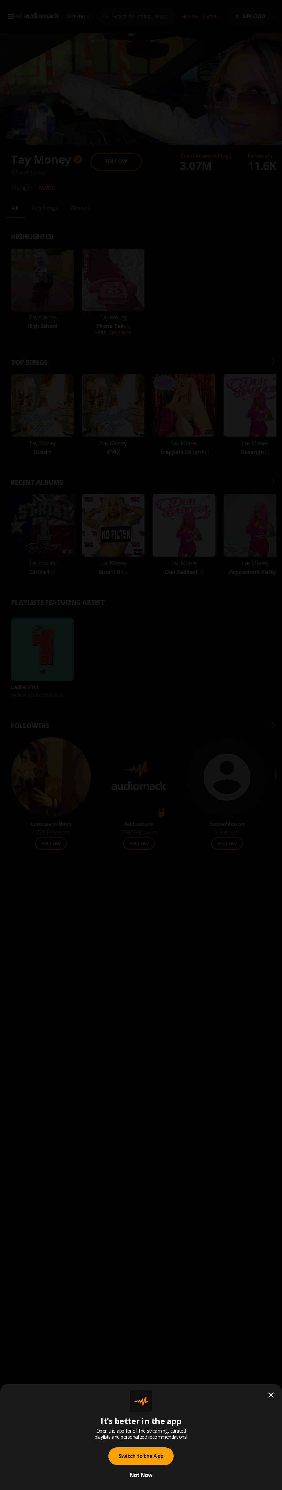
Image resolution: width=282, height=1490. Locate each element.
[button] (141, 745)
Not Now (141, 1475)
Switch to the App (141, 1456)
